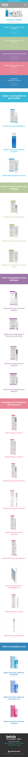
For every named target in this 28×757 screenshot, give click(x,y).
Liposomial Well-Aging (14, 745)
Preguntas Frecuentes (14, 741)
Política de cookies (20, 753)
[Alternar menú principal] (25, 5)
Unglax (21, 743)
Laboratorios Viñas (9, 743)
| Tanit (16, 743)
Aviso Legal (14, 753)
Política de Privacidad (8, 753)
